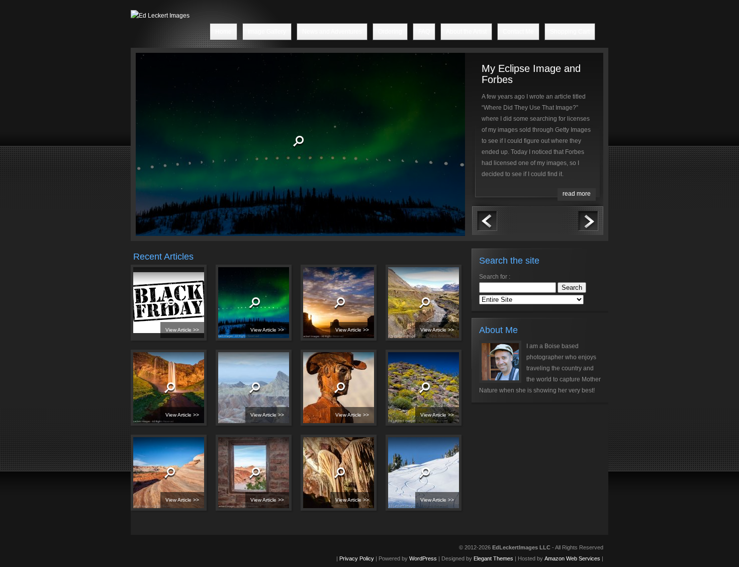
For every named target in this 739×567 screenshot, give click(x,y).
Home (223, 31)
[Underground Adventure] (324, 478)
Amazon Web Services (572, 558)
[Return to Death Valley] (239, 393)
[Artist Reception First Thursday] (324, 308)
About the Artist (466, 31)
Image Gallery (267, 31)
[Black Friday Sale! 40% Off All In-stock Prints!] (154, 308)
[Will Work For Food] (409, 308)
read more (577, 193)
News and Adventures (332, 31)
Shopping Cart (570, 31)
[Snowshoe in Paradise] (409, 478)
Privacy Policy (356, 558)
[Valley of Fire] (239, 478)
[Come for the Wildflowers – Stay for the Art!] (324, 393)
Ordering (390, 31)
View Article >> (182, 330)
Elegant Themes (493, 558)
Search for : (494, 276)
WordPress (423, 558)
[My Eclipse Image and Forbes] (220, 146)
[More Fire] (154, 478)
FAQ (424, 31)
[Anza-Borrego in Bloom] (409, 393)
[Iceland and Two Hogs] (154, 393)
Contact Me (518, 31)
